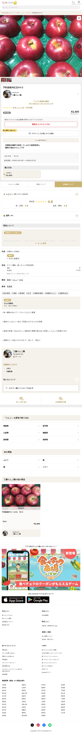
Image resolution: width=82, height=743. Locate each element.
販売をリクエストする (41, 124)
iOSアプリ (45, 669)
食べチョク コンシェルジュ (50, 656)
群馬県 (24, 690)
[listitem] (21, 426)
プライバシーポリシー (8, 663)
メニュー (79, 4)
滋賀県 (4, 701)
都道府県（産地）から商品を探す (13, 680)
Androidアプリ (46, 672)
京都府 (24, 701)
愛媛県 (24, 710)
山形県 (24, 687)
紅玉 (21, 280)
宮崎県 (4, 715)
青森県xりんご (51, 293)
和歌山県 (24, 704)
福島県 (43, 687)
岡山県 (4, 707)
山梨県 (43, 696)
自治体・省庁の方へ (48, 639)
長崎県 (24, 713)
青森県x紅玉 (64, 293)
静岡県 (24, 699)
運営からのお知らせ (8, 656)
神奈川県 (24, 693)
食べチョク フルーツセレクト (50, 659)
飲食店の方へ (6, 625)
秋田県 (4, 687)
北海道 (4, 685)
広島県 (24, 707)
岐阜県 (4, 699)
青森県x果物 (38, 293)
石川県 (4, 696)
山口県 (43, 707)
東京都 (4, 693)
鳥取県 (43, 704)
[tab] (13, 184)
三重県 (63, 699)
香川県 (4, 710)
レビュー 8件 (20, 107)
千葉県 (63, 690)
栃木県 (4, 690)
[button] (41, 200)
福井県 (24, 696)
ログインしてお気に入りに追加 (42, 133)
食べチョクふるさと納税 (49, 650)
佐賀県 (4, 713)
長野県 (63, 696)
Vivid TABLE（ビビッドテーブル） (52, 653)
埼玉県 (43, 690)
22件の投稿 (29, 107)
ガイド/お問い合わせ (8, 653)
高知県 (43, 710)
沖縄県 (43, 715)
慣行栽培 (7, 293)
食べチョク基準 (6, 618)
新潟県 (43, 693)
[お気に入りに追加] (79, 18)
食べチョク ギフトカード (49, 663)
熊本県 (43, 713)
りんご (15, 280)
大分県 (63, 713)
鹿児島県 (24, 715)
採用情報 (4, 674)
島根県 (63, 704)
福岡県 (63, 710)
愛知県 (43, 699)
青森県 (9, 286)
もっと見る (42, 243)
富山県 (63, 693)
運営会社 (4, 650)
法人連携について (47, 636)
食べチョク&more (47, 666)
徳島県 (63, 707)
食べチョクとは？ (7, 615)
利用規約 (4, 659)
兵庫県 (63, 701)
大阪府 (43, 701)
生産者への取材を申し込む (50, 626)
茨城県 (63, 687)
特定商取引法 (6, 666)
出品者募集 (45, 615)
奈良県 (4, 704)
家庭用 (22, 293)
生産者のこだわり (10, 364)
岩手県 (43, 685)
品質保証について (7, 621)
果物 (8, 280)
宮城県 (63, 685)
